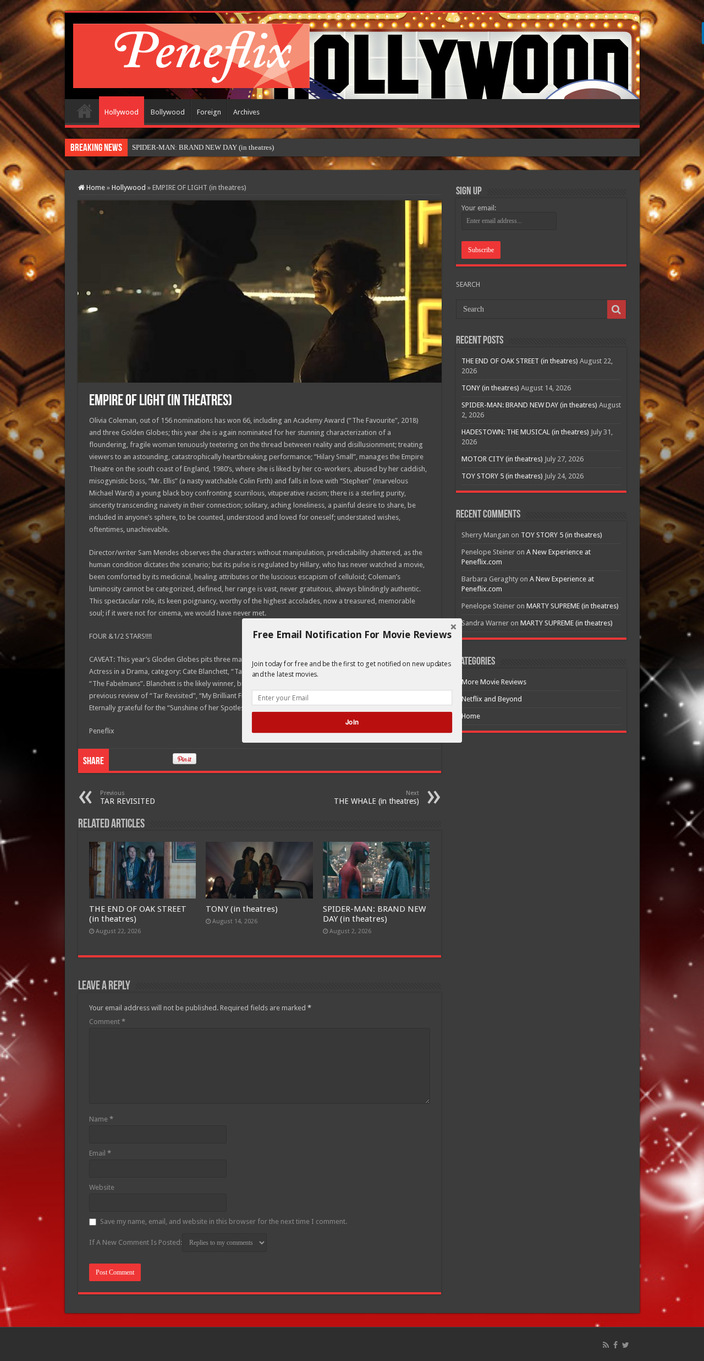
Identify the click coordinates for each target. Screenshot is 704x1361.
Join (352, 722)
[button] (352, 634)
